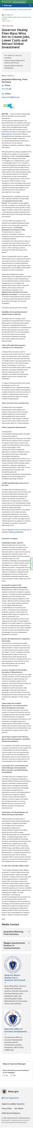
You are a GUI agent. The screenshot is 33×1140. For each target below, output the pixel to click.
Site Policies (18, 1108)
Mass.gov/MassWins (16, 532)
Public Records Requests (11, 1113)
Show (6, 21)
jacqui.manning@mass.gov (11, 97)
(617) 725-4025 (7, 89)
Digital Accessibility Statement (13, 1104)
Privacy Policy (7, 1108)
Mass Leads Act (7, 134)
